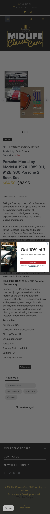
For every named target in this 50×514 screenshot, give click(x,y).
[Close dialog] (47, 243)
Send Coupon (33, 262)
